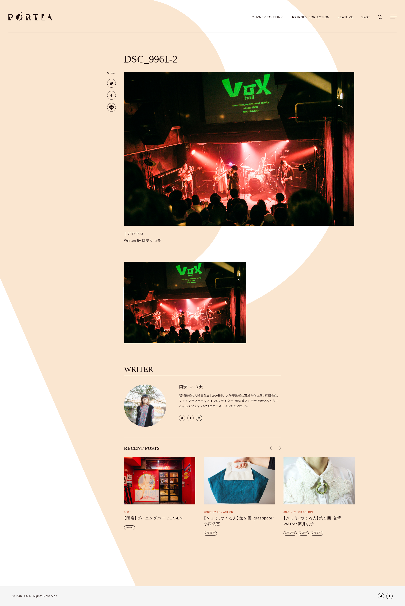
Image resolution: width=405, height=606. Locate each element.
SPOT (365, 17)
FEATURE (345, 17)
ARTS (304, 533)
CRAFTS (211, 533)
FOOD (130, 527)
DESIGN (318, 533)
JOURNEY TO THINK (266, 17)
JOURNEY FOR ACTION (310, 17)
